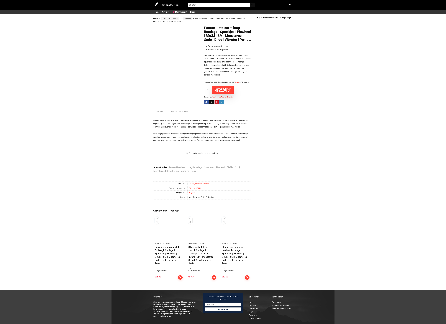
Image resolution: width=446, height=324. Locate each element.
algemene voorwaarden (280, 305)
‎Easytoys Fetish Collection (199, 184)
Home (155, 18)
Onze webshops (255, 318)
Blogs (192, 12)
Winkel (164, 12)
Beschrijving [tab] (160, 111)
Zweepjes (187, 18)
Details (237, 82)
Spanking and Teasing (170, 18)
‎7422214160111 (195, 188)
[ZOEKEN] (252, 5)
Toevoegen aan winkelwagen (222, 90)
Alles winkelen (254, 308)
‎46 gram (192, 193)
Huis (157, 12)
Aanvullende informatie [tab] (179, 111)
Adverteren (253, 315)
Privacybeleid (277, 302)
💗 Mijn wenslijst (179, 12)
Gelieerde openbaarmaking (282, 308)
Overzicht (252, 305)
